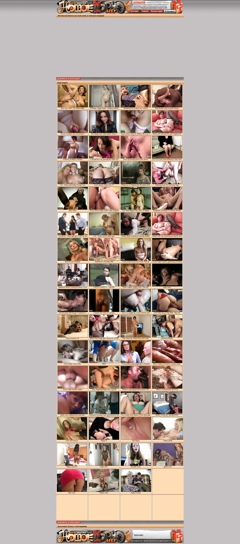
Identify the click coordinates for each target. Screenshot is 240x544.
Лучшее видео (156, 11)
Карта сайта (138, 535)
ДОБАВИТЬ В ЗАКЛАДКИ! (69, 79)
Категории (134, 11)
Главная (145, 11)
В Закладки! (170, 11)
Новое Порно (139, 2)
